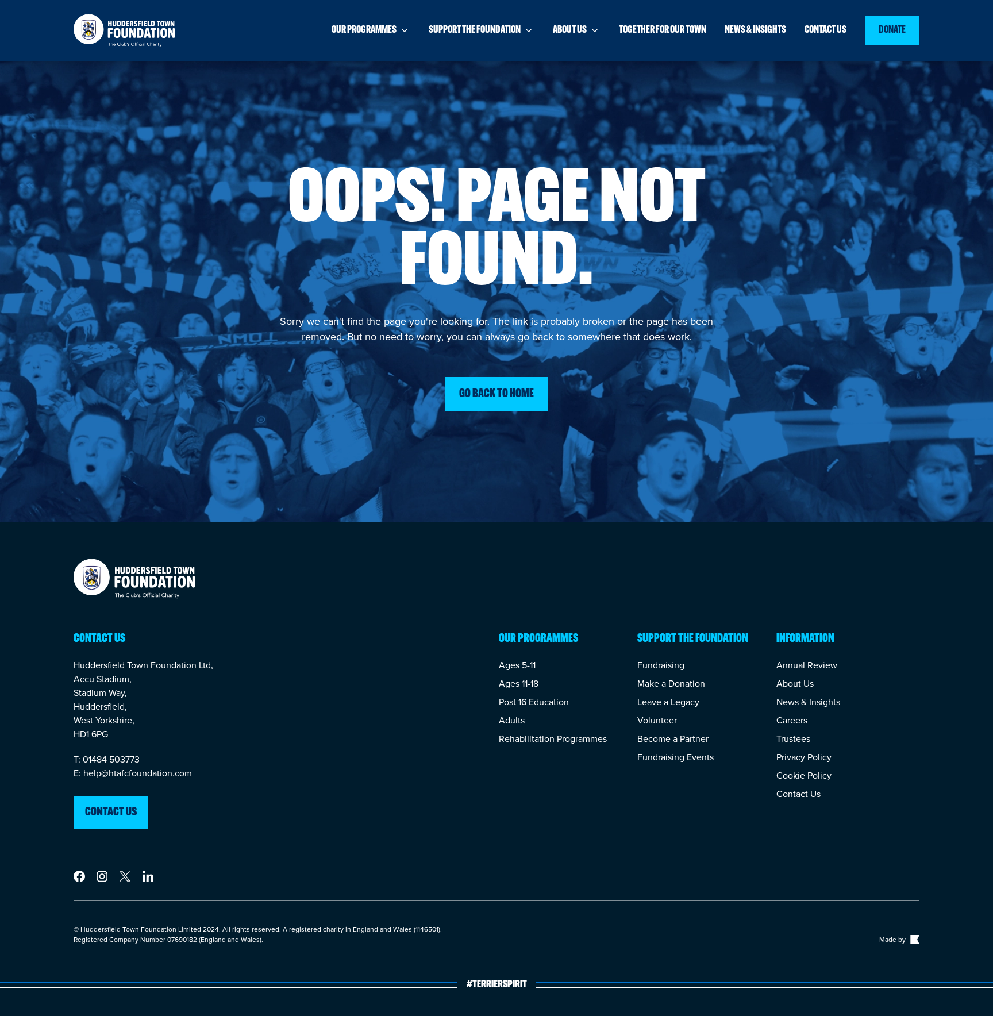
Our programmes (364, 30)
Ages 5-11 (517, 665)
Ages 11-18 (518, 683)
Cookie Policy (804, 775)
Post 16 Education (534, 702)
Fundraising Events (675, 757)
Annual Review (806, 665)
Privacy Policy (804, 757)
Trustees (793, 738)
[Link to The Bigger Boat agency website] (913, 939)
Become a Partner (673, 738)
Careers (791, 720)
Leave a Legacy (668, 702)
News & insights (755, 30)
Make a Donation (671, 683)
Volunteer (657, 720)
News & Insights (808, 702)
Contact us (825, 30)
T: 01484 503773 (107, 759)
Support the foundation (475, 30)
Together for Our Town (662, 30)
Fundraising (660, 665)
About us (570, 30)
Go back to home (496, 394)
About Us (795, 683)
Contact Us (798, 794)
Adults (512, 720)
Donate (892, 30)
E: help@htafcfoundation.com (133, 773)
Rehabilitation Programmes (553, 738)
